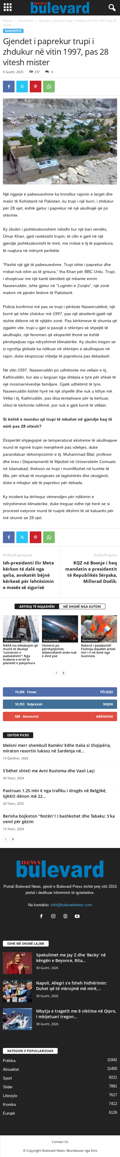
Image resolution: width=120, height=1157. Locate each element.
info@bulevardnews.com (71, 905)
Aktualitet (11, 1069)
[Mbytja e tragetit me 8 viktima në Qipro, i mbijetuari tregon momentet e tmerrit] (17, 1019)
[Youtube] (78, 917)
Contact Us (60, 1141)
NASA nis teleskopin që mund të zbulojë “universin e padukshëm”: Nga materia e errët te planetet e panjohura (20, 654)
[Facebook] (9, 86)
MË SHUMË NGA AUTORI (82, 606)
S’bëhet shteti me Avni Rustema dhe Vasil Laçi (49, 770)
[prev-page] (56, 673)
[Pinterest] (35, 86)
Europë (9, 1113)
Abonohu (104, 716)
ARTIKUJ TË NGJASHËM (36, 606)
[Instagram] (55, 917)
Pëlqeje (106, 692)
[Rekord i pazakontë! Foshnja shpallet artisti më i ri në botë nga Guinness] (99, 629)
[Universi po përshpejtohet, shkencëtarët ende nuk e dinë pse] (60, 629)
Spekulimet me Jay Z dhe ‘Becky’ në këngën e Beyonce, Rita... (71, 957)
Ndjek (108, 704)
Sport (7, 1078)
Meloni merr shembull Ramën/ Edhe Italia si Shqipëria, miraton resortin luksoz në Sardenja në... (57, 748)
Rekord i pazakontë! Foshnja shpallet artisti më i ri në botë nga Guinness (98, 650)
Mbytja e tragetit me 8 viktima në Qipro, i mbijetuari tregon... (76, 1013)
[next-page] (63, 673)
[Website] (67, 917)
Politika (9, 1060)
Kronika (9, 1104)
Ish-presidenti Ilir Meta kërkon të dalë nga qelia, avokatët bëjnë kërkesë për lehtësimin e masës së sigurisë (28, 575)
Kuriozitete (25, 20)
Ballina (8, 20)
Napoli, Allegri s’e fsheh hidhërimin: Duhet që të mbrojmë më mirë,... (71, 985)
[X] (22, 86)
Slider (8, 1087)
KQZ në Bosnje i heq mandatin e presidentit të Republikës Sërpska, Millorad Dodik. (91, 572)
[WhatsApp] (49, 86)
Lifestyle (10, 1096)
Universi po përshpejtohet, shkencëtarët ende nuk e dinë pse (59, 650)
